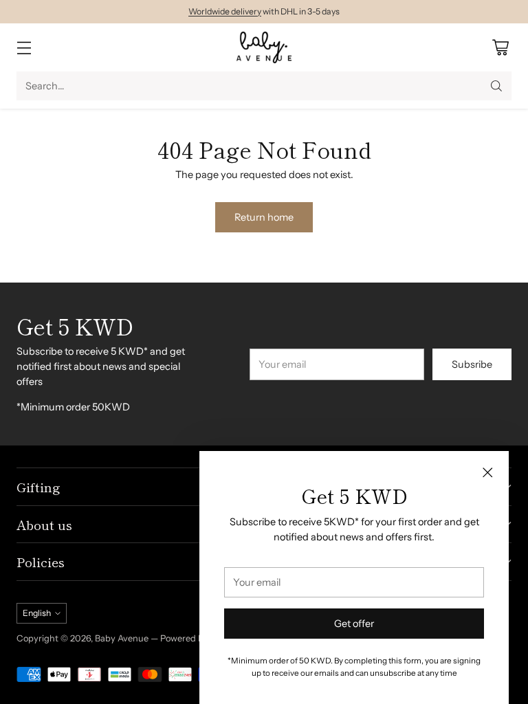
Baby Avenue (121, 638)
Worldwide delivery (224, 11)
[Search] (496, 86)
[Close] (487, 472)
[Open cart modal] (500, 48)
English (37, 613)
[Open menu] (24, 48)
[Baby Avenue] (264, 47)
